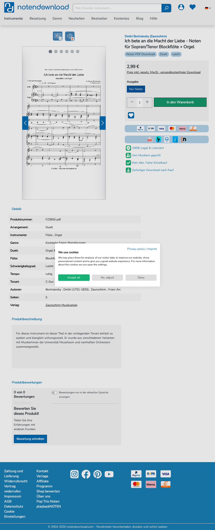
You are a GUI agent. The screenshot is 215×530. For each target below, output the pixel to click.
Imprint (152, 249)
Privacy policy (136, 249)
